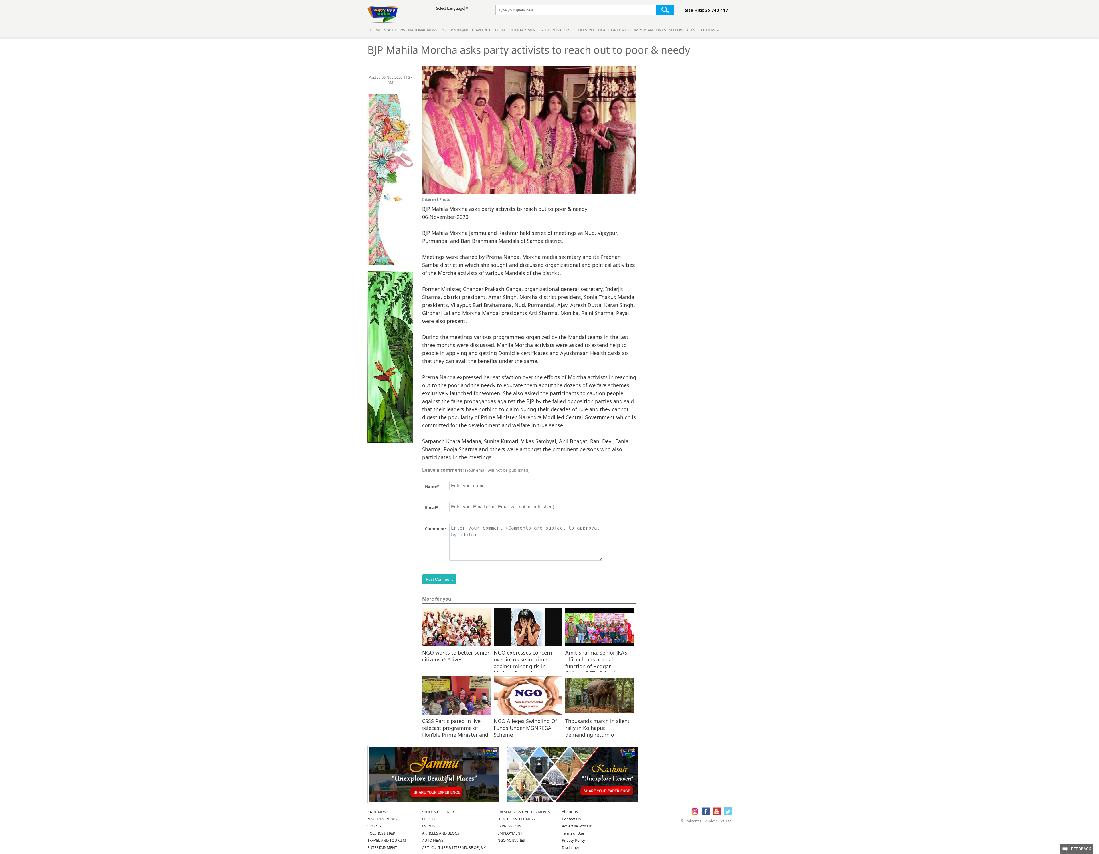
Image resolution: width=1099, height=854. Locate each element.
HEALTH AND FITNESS (516, 818)
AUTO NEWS (432, 840)
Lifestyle (586, 30)
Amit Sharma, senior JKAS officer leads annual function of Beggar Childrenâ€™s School (596, 659)
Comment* (436, 528)
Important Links (650, 30)
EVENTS (428, 826)
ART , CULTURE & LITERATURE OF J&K (454, 847)
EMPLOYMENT (509, 833)
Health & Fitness (614, 30)
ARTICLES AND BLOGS (440, 833)
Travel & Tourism (488, 30)
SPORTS (374, 826)
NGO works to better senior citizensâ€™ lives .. (455, 656)
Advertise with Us (577, 826)
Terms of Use (573, 833)
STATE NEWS (377, 811)
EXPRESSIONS (509, 826)
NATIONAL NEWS (382, 818)
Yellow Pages (682, 30)
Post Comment (439, 579)
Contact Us (571, 818)
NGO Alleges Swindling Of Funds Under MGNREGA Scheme (525, 728)
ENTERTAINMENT (382, 847)
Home (375, 30)
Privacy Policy (573, 840)
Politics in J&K (454, 30)
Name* (432, 486)
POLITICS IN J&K (381, 833)
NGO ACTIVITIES (511, 840)
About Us (570, 811)
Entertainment (523, 30)
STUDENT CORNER (438, 811)
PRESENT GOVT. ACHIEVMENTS (523, 811)
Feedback (1079, 849)
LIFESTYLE (430, 818)
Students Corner (558, 30)
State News (394, 30)
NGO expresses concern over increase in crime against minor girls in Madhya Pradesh (523, 659)
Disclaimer (570, 847)
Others (708, 30)
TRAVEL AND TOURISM (386, 840)
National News (422, 30)
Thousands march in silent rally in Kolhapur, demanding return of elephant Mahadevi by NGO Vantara (598, 728)
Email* (431, 507)
